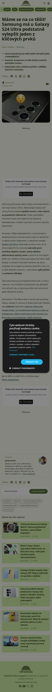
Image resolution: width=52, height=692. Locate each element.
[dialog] (26, 346)
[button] (26, 355)
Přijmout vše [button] (32, 362)
